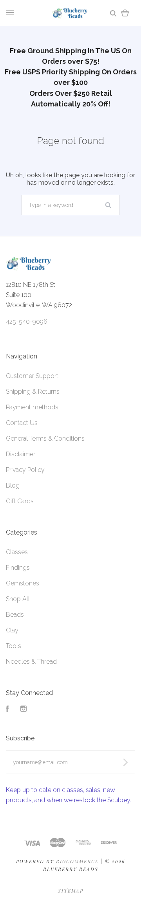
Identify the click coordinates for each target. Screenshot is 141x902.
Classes (17, 552)
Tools (13, 646)
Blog (13, 485)
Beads (15, 614)
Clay (12, 630)
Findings (18, 567)
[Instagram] (23, 709)
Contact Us (22, 423)
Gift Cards (20, 501)
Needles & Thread (31, 661)
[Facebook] (7, 709)
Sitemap (70, 891)
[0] (125, 12)
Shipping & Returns (33, 391)
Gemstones (22, 583)
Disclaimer (20, 454)
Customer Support (32, 376)
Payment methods (32, 407)
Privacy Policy (25, 470)
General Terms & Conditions (45, 438)
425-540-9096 (26, 321)
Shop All (18, 599)
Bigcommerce (77, 861)
